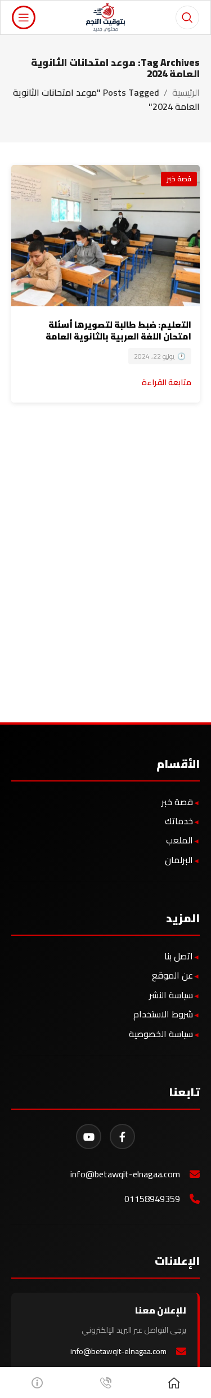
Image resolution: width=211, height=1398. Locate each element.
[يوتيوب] (88, 1136)
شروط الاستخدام (163, 1014)
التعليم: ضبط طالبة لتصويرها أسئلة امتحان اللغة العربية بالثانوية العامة (118, 330)
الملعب (179, 840)
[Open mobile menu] (23, 17)
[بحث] (187, 17)
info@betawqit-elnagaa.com (125, 1174)
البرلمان (179, 860)
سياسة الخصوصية (161, 1033)
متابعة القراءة (166, 382)
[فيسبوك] (122, 1136)
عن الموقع (172, 975)
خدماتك (179, 821)
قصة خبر (179, 178)
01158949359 (152, 1199)
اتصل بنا (178, 956)
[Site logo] (105, 16)
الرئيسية (186, 92)
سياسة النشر (171, 994)
